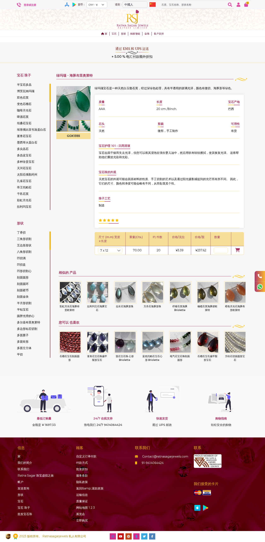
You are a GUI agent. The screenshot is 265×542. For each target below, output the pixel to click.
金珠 (147, 33)
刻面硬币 (23, 290)
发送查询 (23, 488)
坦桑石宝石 (24, 123)
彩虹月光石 (24, 200)
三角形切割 (24, 239)
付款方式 (82, 463)
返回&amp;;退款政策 (90, 488)
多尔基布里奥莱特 (28, 322)
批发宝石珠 (25, 514)
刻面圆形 (23, 277)
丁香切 (21, 232)
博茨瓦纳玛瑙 (25, 91)
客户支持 (159, 33)
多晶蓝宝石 (24, 155)
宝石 (114, 33)
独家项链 (135, 33)
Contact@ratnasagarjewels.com (165, 456)
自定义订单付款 (86, 456)
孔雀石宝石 (24, 181)
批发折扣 (82, 469)
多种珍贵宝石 (25, 162)
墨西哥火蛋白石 (27, 142)
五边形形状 (24, 245)
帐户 (20, 482)
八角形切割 (24, 252)
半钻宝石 (23, 309)
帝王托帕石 (24, 187)
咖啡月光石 (24, 110)
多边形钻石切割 (27, 329)
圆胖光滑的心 (25, 316)
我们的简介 (25, 463)
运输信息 (82, 495)
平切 (20, 354)
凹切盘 (21, 264)
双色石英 (23, 97)
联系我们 (23, 469)
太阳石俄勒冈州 (27, 174)
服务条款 (82, 475)
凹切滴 (21, 258)
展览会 (80, 514)
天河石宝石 (24, 168)
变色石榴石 (24, 104)
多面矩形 (23, 341)
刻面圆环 (23, 284)
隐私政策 (82, 482)
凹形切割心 (24, 271)
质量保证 (82, 501)
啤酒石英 (23, 117)
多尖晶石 (23, 149)
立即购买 (82, 520)
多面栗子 (23, 335)
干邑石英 (23, 194)
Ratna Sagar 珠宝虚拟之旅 (36, 475)
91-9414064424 (153, 463)
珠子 (24, 507)
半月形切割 (24, 303)
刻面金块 (23, 297)
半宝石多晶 (24, 85)
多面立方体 (24, 348)
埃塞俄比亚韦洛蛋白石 (31, 129)
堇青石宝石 (24, 136)
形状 (123, 33)
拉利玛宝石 (24, 206)
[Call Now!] (260, 276)
